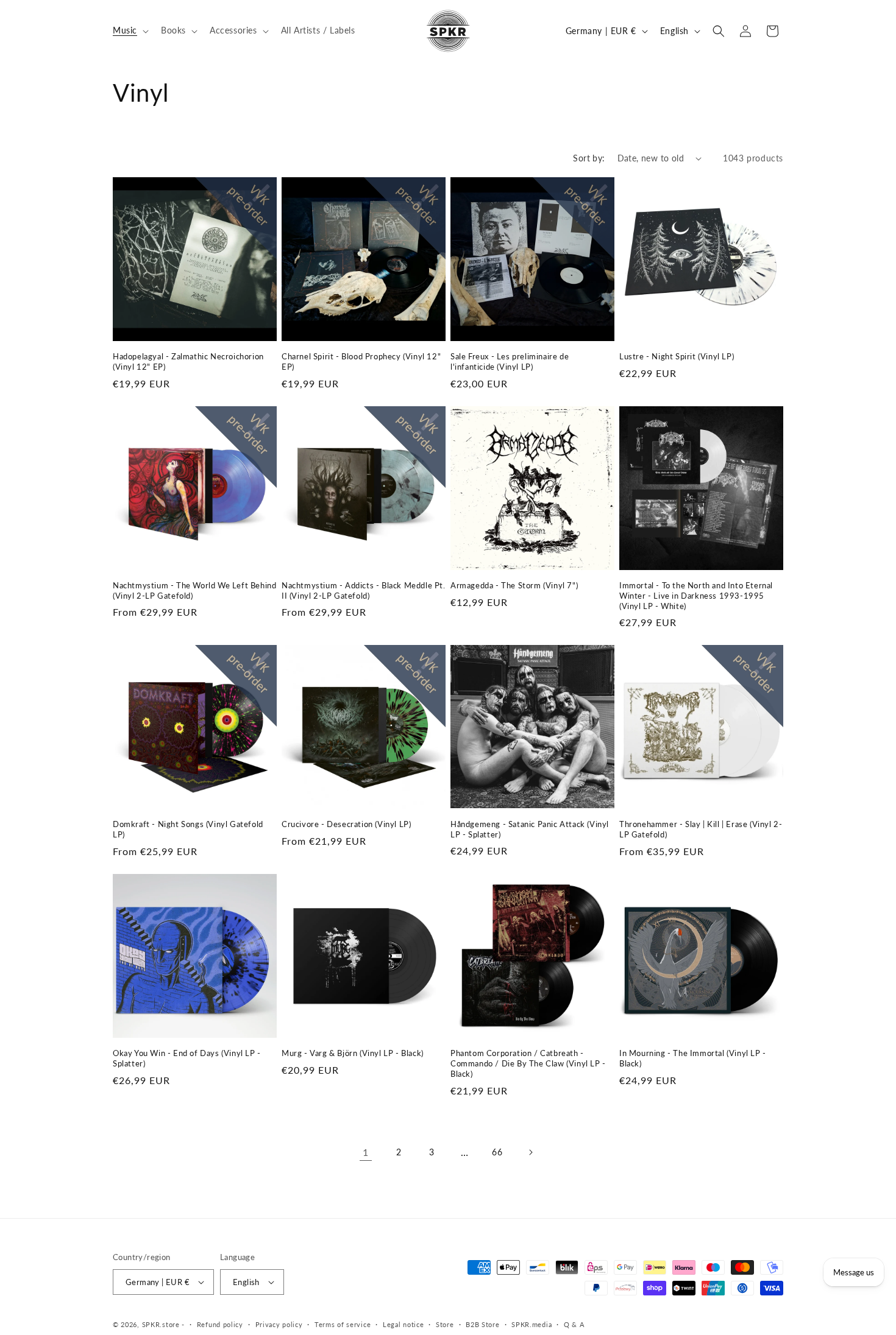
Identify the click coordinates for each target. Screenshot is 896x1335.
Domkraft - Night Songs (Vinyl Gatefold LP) (188, 829)
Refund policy (220, 1324)
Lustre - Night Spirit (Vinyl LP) (676, 356)
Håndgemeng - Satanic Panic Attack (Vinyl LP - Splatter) (529, 829)
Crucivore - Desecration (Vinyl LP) (346, 824)
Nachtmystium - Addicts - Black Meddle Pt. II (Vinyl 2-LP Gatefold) (364, 590)
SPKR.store (161, 1324)
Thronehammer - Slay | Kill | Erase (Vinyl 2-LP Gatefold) (700, 829)
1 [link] (366, 1152)
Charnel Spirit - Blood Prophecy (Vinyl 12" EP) (361, 361)
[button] (129, 30)
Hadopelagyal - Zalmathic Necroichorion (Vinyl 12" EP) (188, 361)
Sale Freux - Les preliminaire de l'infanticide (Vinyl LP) (509, 361)
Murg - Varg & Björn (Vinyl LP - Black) (353, 1053)
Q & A (574, 1324)
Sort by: (589, 158)
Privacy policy (279, 1324)
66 (497, 1152)
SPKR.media (531, 1324)
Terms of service (343, 1324)
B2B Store (482, 1324)
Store (445, 1324)
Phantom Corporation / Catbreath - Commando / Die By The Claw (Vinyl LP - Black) (528, 1063)
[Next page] (530, 1152)
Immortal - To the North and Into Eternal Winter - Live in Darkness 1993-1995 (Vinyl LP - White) (696, 595)
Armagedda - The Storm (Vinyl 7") (514, 585)
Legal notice (403, 1324)
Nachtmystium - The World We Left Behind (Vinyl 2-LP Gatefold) (194, 590)
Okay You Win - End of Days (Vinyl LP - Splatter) (187, 1058)
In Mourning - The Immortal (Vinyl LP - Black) (692, 1058)
